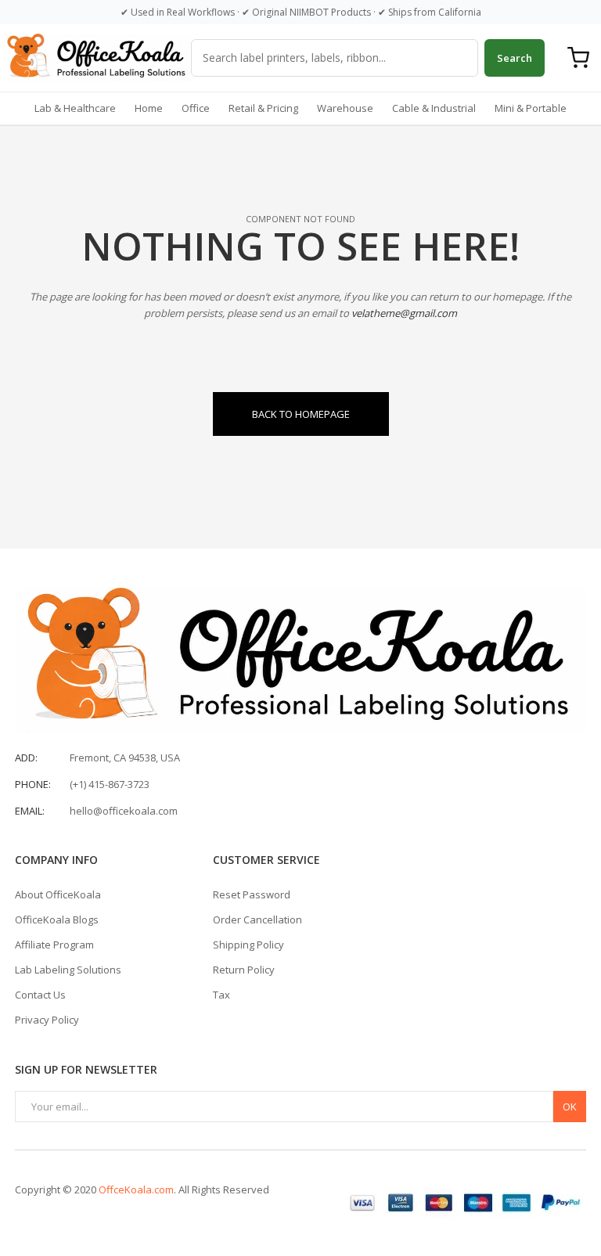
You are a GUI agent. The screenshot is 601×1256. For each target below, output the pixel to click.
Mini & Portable (531, 108)
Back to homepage (301, 414)
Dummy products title (132, 13)
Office (196, 108)
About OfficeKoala (58, 894)
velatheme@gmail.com (404, 313)
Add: (26, 757)
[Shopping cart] (578, 58)
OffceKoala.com (136, 1189)
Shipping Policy (248, 945)
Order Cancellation (257, 919)
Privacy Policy (47, 1020)
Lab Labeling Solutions (68, 970)
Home (149, 108)
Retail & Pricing (263, 108)
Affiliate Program (54, 945)
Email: (30, 811)
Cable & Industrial (434, 108)
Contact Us (40, 995)
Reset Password (251, 894)
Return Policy (244, 970)
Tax (221, 995)
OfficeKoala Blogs (57, 919)
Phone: (33, 784)
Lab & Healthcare (75, 108)
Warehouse (345, 108)
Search (514, 58)
